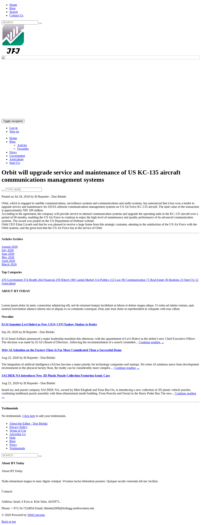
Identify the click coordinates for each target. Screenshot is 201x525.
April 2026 (8, 260)
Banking (172, 280)
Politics (102, 280)
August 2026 (10, 246)
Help (12, 437)
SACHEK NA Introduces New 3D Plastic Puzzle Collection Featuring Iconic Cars (56, 375)
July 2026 (8, 250)
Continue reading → (151, 342)
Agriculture (16, 159)
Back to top (9, 521)
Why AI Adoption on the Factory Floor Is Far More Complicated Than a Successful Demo (62, 350)
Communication (134, 280)
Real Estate (155, 280)
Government (17, 155)
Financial (47, 280)
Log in (13, 128)
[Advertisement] (100, 89)
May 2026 (8, 257)
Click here (28, 416)
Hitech (63, 280)
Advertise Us (17, 434)
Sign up (14, 131)
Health (30, 280)
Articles (22, 145)
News (13, 152)
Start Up (14, 162)
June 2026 (8, 253)
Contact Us (16, 15)
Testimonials (17, 448)
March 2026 (9, 264)
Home (13, 4)
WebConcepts (36, 515)
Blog (12, 8)
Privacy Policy (18, 427)
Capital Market (82, 280)
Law (116, 280)
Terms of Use (17, 430)
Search (13, 12)
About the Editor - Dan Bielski (28, 423)
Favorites (23, 148)
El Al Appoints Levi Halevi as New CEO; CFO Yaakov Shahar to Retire (49, 324)
